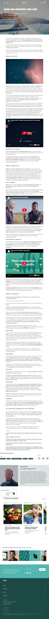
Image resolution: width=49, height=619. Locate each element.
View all (43, 499)
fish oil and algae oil (27, 39)
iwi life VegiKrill (35, 287)
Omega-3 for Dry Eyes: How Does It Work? (31, 528)
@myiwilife (27, 547)
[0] (44, 2)
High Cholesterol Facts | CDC (13, 436)
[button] (7, 2)
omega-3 (34, 9)
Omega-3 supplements (12, 287)
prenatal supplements (32, 402)
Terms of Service (6, 610)
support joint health (24, 384)
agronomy (7, 9)
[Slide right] (45, 538)
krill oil (29, 9)
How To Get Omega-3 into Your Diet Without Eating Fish (12, 529)
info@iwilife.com (8, 604)
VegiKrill (39, 420)
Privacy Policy (6, 608)
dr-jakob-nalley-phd (20, 9)
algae (12, 9)
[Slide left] (39, 538)
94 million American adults (35, 343)
